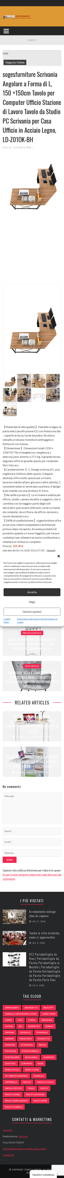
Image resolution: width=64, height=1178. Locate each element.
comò (8, 1020)
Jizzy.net (23, 1136)
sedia (40, 1063)
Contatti (7, 1130)
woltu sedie (40, 1100)
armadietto (31, 1007)
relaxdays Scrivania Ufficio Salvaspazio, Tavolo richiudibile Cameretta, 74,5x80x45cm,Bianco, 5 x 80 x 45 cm (32, 723)
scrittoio (10, 1063)
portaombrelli (30, 1051)
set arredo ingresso (16, 1076)
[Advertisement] (32, 250)
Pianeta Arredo (33, 1169)
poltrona (10, 1051)
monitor (10, 1044)
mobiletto (44, 1038)
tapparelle (11, 1082)
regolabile (31, 1057)
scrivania (26, 1063)
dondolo (25, 1032)
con (20, 1020)
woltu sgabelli (13, 1107)
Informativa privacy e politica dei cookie (24, 1148)
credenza (46, 1020)
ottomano (27, 1044)
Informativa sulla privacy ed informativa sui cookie (37, 620)
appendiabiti (12, 1007)
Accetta (32, 592)
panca (42, 1044)
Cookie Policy (7, 620)
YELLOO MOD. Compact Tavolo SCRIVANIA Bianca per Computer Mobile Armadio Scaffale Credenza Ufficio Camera (32, 761)
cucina (9, 1026)
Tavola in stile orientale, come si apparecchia (44, 935)
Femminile (42, 1032)
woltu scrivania (35, 1094)
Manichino (25, 1038)
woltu (44, 1088)
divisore (9, 1032)
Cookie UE (8, 1154)
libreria (9, 1038)
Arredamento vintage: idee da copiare (42, 914)
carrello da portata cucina (20, 1013)
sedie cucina (32, 1069)
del (20, 1026)
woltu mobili (12, 1094)
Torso (31, 1088)
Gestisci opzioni (32, 611)
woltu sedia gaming (16, 1100)
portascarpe (12, 1057)
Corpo (32, 1020)
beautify (49, 1007)
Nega (32, 601)
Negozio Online (15, 62)
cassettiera (48, 1013)
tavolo (27, 1082)
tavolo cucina (45, 1082)
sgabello (38, 1076)
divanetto (34, 1026)
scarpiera (48, 1057)
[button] (58, 556)
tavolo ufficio (13, 1088)
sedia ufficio (12, 1069)
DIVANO (49, 1026)
